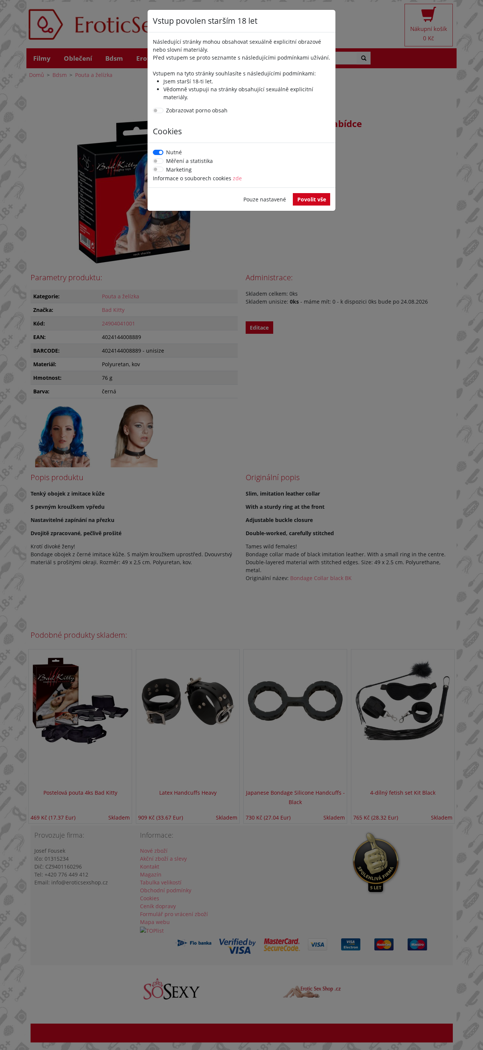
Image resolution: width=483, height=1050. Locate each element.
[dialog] (241, 525)
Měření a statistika (189, 160)
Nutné (174, 152)
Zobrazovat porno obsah (197, 110)
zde (237, 178)
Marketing (179, 169)
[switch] (158, 110)
